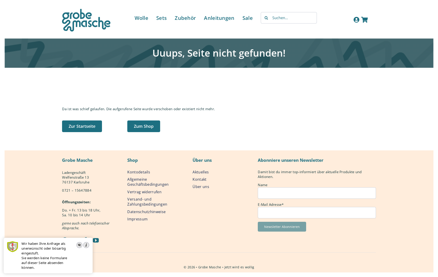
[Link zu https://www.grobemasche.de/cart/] (364, 20)
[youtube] (96, 240)
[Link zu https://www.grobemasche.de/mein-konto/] (356, 20)
